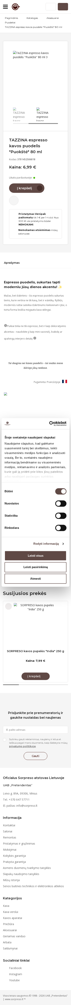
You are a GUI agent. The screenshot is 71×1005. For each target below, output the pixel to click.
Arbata (7, 942)
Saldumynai (10, 948)
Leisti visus (35, 555)
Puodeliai (10, 22)
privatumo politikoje (22, 746)
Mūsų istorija (11, 880)
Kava (6, 906)
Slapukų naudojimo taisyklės (21, 874)
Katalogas (32, 17)
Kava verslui (10, 912)
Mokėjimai (9, 849)
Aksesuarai (53, 17)
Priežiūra (8, 924)
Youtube (14, 980)
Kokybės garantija (14, 856)
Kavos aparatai (12, 918)
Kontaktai (9, 825)
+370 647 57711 (19, 799)
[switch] (60, 503)
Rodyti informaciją (46, 543)
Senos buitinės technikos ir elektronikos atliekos (33, 886)
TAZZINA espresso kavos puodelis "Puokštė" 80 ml (33, 27)
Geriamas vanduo (14, 936)
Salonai (7, 831)
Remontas (9, 837)
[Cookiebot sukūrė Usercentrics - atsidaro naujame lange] (50, 423)
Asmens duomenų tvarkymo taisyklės (27, 868)
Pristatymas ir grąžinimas (19, 843)
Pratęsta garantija (14, 862)
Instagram (15, 974)
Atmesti (35, 578)
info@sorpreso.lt (26, 805)
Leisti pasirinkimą (35, 567)
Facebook (15, 968)
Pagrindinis (11, 17)
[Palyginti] (14, 200)
